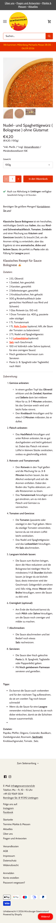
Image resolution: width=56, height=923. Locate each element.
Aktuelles (33, 6)
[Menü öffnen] (5, 21)
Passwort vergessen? (14, 882)
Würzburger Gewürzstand (36, 911)
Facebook (8, 812)
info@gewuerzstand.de (23, 785)
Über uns (9, 3)
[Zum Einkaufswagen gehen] (49, 21)
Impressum (9, 855)
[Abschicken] (49, 36)
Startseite (8, 819)
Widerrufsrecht (11, 865)
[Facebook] (5, 776)
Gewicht (7, 159)
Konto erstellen (11, 877)
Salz (11, 342)
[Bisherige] (7, 82)
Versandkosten (32, 146)
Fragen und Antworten (28, 3)
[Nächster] (49, 82)
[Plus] (18, 179)
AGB (5, 851)
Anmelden (8, 873)
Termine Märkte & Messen (16, 824)
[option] (28, 82)
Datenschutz (9, 860)
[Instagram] (10, 776)
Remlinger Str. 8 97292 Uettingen (20, 797)
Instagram (8, 808)
